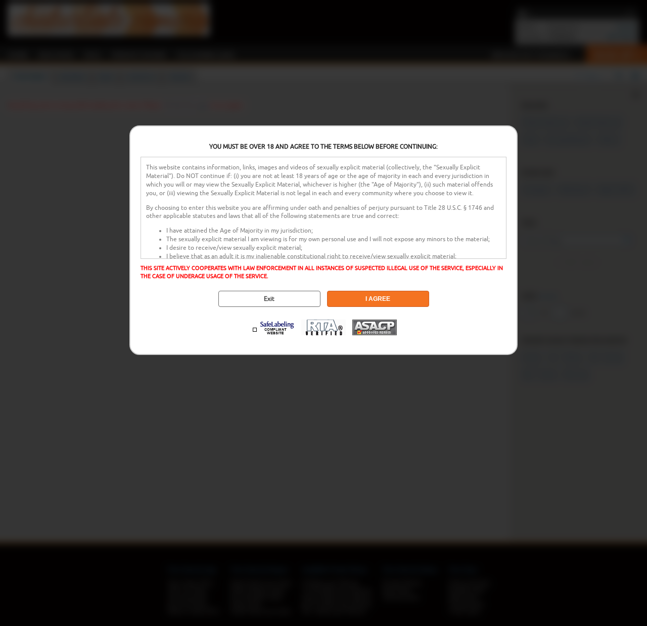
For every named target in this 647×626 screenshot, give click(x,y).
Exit (269, 298)
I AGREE (377, 298)
